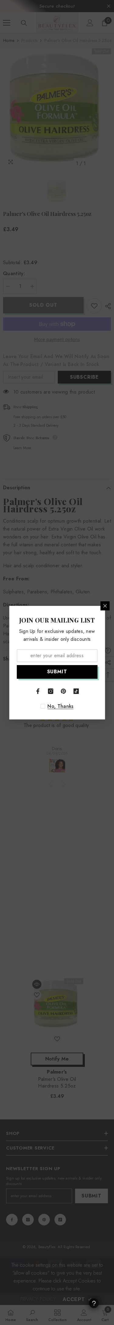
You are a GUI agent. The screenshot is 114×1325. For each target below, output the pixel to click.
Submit (57, 671)
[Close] (104, 605)
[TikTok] (76, 691)
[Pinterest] (63, 691)
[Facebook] (38, 691)
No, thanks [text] (60, 706)
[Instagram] (50, 691)
